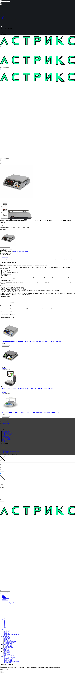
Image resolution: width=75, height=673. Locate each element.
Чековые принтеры (5, 441)
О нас (3, 48)
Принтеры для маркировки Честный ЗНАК (12, 611)
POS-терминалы (7, 639)
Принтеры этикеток (6, 432)
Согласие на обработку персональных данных (10, 451)
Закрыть (1, 672)
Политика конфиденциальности (8, 445)
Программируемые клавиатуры (10, 641)
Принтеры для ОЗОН (8, 612)
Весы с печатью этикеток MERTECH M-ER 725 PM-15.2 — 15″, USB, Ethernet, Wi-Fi (27, 388)
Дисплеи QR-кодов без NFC (9, 642)
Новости (3, 446)
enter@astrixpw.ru (6, 423)
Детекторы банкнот (8, 645)
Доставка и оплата (5, 50)
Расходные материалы (6, 437)
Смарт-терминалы (7, 601)
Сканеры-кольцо (7, 626)
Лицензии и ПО (5, 435)
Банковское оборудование (7, 433)
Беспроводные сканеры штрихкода (10, 624)
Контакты (4, 52)
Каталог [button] (2, 65)
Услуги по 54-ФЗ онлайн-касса (10, 657)
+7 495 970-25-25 (7, 421)
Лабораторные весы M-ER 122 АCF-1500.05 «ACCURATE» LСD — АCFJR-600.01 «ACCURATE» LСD (32, 412)
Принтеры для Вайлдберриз (9, 613)
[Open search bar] (0, 157)
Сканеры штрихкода (6, 438)
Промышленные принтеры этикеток (11, 609)
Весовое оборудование (17, 251)
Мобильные (6, 650)
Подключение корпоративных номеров (11, 661)
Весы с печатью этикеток (9, 655)
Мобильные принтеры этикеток (10, 608)
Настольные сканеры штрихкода (10, 621)
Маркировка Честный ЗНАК (9, 658)
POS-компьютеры (7, 640)
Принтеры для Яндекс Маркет (10, 614)
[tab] (38, 256)
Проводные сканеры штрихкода (10, 625)
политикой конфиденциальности (11, 473)
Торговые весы (25, 251)
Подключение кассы (8, 659)
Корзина (3, 448)
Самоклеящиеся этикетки (9, 617)
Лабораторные (7, 654)
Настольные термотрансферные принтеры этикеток (14, 607)
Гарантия (4, 49)
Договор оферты (5, 452)
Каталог (3, 447)
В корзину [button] (4, 344)
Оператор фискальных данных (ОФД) (11, 634)
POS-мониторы (7, 638)
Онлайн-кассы (5, 436)
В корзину (2, 249)
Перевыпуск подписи (8, 660)
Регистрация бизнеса (8, 662)
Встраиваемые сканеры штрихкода (10, 622)
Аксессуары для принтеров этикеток (11, 615)
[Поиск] (0, 68)
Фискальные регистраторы (9, 602)
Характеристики (5, 257)
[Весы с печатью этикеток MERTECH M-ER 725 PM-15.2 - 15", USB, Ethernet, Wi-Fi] (10, 386)
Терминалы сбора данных (7, 439)
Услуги (3, 51)
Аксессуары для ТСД (8, 630)
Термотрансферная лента (9, 618)
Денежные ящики (7, 637)
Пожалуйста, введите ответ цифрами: (7, 467)
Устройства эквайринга (8, 647)
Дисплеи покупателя (8, 643)
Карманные (6, 653)
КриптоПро (6, 633)
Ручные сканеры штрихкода (9, 620)
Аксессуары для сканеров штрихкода (11, 628)
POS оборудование (5, 431)
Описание (4, 256)
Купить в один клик (8, 249)
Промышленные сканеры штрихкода (11, 623)
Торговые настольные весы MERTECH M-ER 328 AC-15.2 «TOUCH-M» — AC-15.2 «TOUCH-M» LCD (32, 365)
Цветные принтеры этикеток (9, 610)
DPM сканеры (7, 627)
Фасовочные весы (7, 652)
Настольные (6, 649)
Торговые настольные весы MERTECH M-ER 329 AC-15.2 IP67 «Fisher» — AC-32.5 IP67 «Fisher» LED (32, 341)
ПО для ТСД (6, 631)
